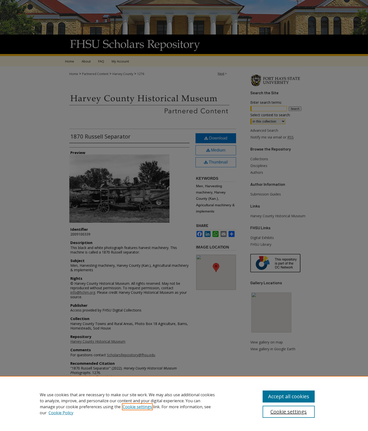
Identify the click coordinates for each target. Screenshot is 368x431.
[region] (184, 403)
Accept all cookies (288, 396)
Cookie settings (137, 407)
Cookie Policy (61, 413)
